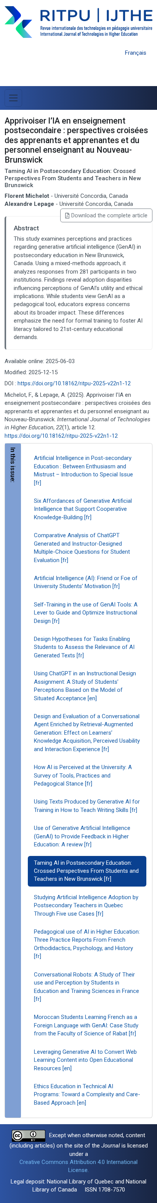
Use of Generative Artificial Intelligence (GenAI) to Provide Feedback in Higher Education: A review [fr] (82, 836)
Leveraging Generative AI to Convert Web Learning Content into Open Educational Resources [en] (85, 1060)
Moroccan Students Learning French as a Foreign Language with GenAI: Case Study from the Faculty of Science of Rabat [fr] (86, 1025)
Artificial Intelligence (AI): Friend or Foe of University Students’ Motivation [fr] (86, 582)
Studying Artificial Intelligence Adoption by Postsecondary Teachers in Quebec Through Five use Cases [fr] (86, 905)
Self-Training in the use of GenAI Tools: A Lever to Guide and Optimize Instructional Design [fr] (86, 612)
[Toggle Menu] (13, 98)
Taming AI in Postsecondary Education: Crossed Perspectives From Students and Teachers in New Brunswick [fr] (86, 871)
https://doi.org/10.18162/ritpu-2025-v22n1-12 (74, 383)
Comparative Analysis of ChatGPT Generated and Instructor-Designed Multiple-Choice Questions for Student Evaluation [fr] (82, 547)
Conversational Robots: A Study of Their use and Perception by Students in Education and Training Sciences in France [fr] (86, 986)
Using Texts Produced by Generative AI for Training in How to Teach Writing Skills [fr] (87, 805)
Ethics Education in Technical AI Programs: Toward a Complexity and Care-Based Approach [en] (87, 1094)
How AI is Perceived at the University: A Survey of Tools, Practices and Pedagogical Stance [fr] (83, 775)
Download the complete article (109, 215)
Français (135, 52)
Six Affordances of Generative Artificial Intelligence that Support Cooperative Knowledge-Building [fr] (83, 509)
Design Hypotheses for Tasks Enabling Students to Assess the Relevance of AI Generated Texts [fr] (84, 647)
